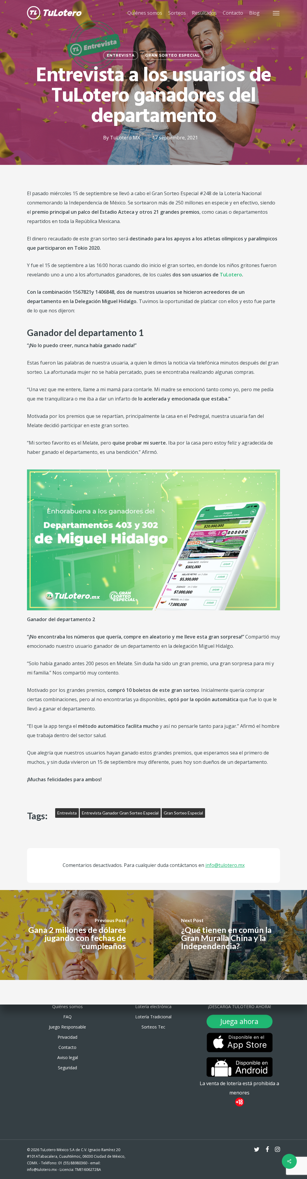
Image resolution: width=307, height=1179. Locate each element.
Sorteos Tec (153, 1027)
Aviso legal (67, 1057)
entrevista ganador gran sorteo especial (120, 812)
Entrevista (121, 55)
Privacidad (67, 1037)
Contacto (67, 1047)
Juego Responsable (67, 1027)
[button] (276, 13)
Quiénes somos (67, 1006)
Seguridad (67, 1067)
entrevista (67, 812)
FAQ (67, 1017)
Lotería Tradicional (153, 1017)
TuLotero (231, 274)
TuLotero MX (125, 137)
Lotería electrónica (153, 1006)
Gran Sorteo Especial (172, 55)
